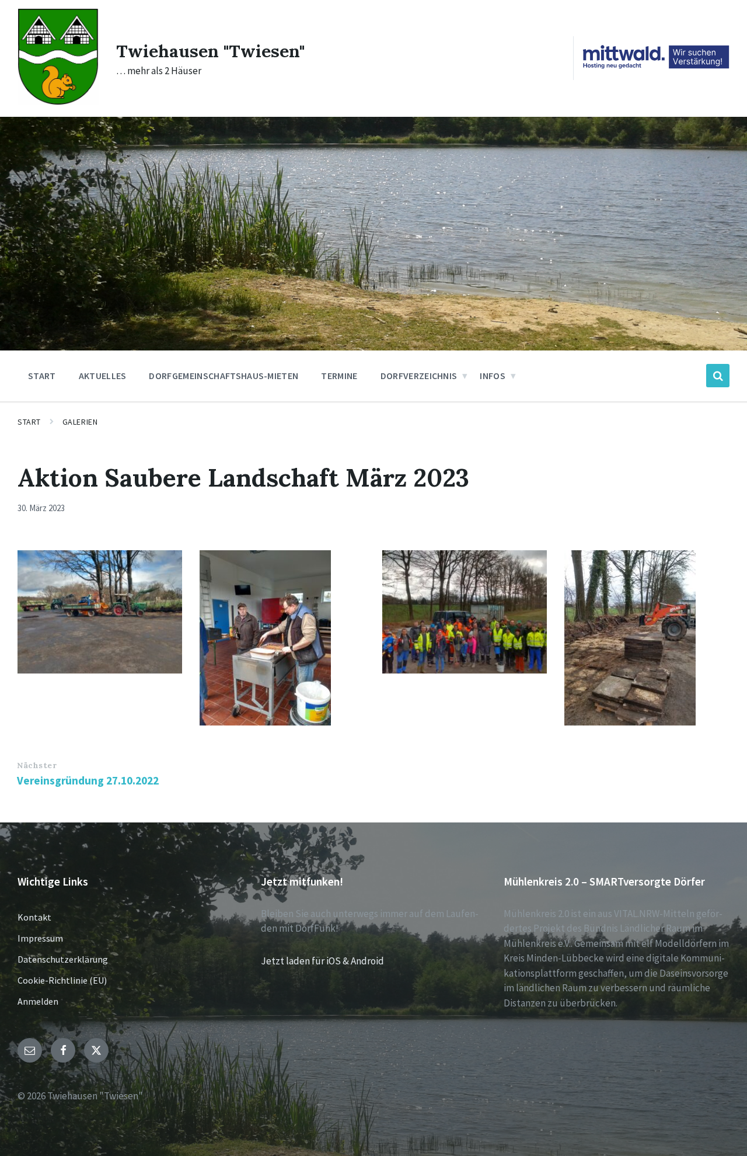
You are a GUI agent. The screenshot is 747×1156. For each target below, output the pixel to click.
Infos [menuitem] (492, 375)
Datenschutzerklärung (63, 959)
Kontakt (34, 917)
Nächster (37, 765)
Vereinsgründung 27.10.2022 (88, 780)
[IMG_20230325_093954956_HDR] (464, 612)
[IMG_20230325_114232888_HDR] (282, 637)
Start (29, 421)
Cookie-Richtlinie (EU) (62, 980)
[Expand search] (717, 375)
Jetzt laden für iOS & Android (322, 960)
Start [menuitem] (42, 375)
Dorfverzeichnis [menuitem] (419, 375)
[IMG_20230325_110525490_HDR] (646, 637)
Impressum (40, 938)
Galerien (79, 421)
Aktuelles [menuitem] (103, 375)
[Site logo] (58, 101)
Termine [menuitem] (339, 375)
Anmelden (38, 1001)
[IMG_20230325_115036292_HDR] (100, 612)
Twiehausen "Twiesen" (210, 51)
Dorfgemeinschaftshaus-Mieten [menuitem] (223, 375)
